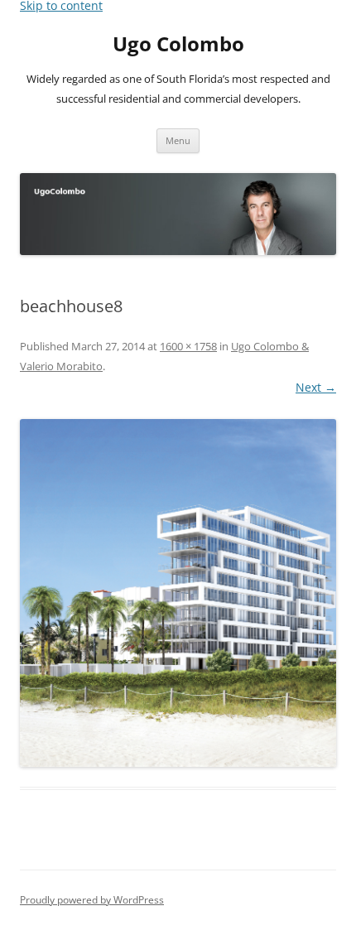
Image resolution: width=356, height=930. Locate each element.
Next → (316, 387)
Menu (178, 140)
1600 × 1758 (188, 346)
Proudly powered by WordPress (92, 900)
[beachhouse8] (178, 593)
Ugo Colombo (178, 44)
